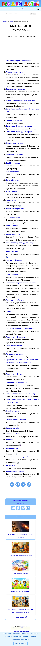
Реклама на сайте (20, 629)
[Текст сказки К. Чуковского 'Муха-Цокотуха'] (7, 257)
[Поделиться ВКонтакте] (12, 484)
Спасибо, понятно (20, 643)
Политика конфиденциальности (21, 631)
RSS (22, 627)
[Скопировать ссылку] (29, 484)
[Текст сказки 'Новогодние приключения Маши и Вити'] (23, 248)
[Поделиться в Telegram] (17, 484)
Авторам (26, 627)
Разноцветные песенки (20, 573)
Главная (5, 21)
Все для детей (23, 626)
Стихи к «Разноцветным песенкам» (20, 555)
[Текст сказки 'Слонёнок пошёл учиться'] (18, 425)
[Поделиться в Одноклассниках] (23, 484)
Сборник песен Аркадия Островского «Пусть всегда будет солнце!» (20, 611)
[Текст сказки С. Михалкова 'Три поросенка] (16, 454)
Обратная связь (16, 627)
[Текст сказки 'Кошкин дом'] (20, 206)
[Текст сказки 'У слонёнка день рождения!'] (18, 462)
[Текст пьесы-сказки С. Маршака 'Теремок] (20, 445)
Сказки (11, 21)
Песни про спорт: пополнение (20, 591)
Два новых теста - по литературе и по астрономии (20, 535)
